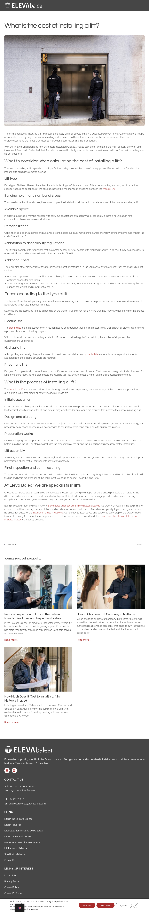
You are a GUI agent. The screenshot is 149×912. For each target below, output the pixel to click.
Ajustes (123, 905)
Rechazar (105, 905)
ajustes (34, 909)
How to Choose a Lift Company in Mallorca (106, 614)
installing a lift (16, 389)
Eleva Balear (54, 505)
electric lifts (15, 327)
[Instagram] (7, 770)
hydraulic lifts (91, 354)
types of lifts (109, 189)
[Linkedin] (14, 770)
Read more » (11, 639)
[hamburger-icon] (141, 5)
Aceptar (87, 905)
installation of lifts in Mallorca (48, 512)
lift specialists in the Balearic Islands (81, 505)
